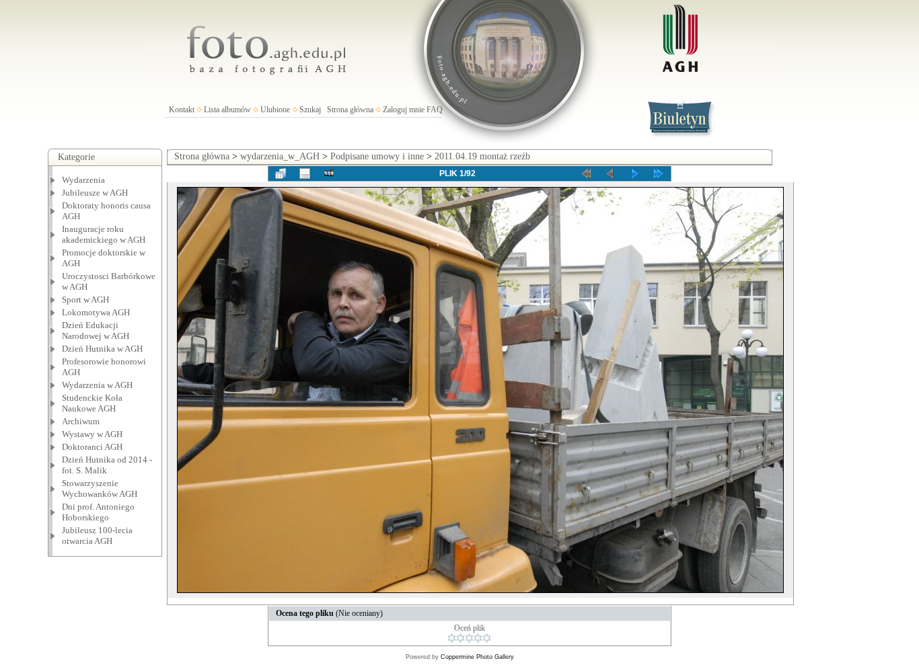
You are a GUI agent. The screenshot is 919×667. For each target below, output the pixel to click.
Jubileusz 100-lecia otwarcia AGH (97, 535)
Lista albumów (227, 109)
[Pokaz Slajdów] (329, 173)
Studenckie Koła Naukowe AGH (92, 403)
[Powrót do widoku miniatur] (280, 173)
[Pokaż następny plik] (634, 173)
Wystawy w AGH (92, 434)
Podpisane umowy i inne (377, 156)
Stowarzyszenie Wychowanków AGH (99, 488)
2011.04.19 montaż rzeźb (482, 156)
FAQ (435, 109)
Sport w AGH (85, 300)
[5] (486, 638)
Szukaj (310, 109)
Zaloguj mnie (404, 109)
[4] (478, 638)
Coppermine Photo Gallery (477, 657)
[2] (460, 638)
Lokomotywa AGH (96, 312)
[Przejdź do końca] (659, 173)
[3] (469, 638)
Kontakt (181, 109)
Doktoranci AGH (92, 447)
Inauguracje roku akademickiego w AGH (103, 234)
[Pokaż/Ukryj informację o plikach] (305, 173)
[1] (451, 638)
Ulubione (275, 109)
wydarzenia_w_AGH (280, 156)
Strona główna (350, 109)
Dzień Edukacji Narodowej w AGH (95, 330)
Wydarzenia (83, 180)
